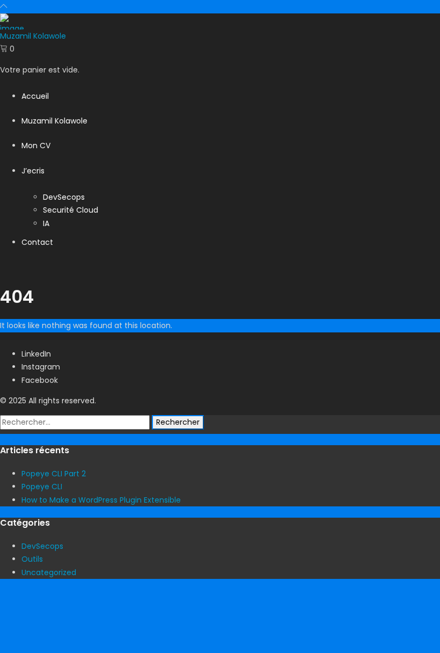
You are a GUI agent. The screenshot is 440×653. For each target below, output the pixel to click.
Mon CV (35, 145)
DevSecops (64, 197)
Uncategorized (48, 572)
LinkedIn (36, 354)
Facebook (39, 380)
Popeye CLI (41, 486)
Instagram (40, 366)
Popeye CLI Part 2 (53, 473)
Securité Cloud (70, 210)
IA (46, 223)
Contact (37, 242)
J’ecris (33, 170)
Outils (32, 559)
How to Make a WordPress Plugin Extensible (101, 500)
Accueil (35, 96)
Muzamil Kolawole (54, 120)
